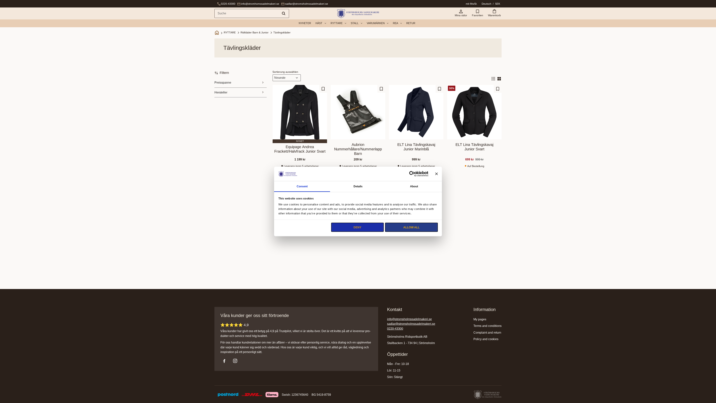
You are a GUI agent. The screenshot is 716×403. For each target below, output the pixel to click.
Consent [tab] (302, 186)
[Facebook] (224, 361)
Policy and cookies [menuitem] (485, 339)
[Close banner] (436, 174)
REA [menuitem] (395, 23)
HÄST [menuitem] (318, 23)
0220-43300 (228, 3)
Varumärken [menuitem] (376, 23)
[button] (477, 13)
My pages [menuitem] (479, 319)
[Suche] (283, 13)
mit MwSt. (471, 3)
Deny (357, 227)
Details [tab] (358, 186)
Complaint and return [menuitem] (487, 332)
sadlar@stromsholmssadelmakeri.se (306, 3)
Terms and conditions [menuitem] (487, 325)
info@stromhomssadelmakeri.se (260, 3)
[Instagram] (235, 361)
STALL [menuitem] (355, 23)
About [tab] (414, 186)
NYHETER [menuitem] (305, 23)
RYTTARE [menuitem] (337, 23)
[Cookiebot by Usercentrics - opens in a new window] (412, 174)
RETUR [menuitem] (410, 23)
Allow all (411, 227)
